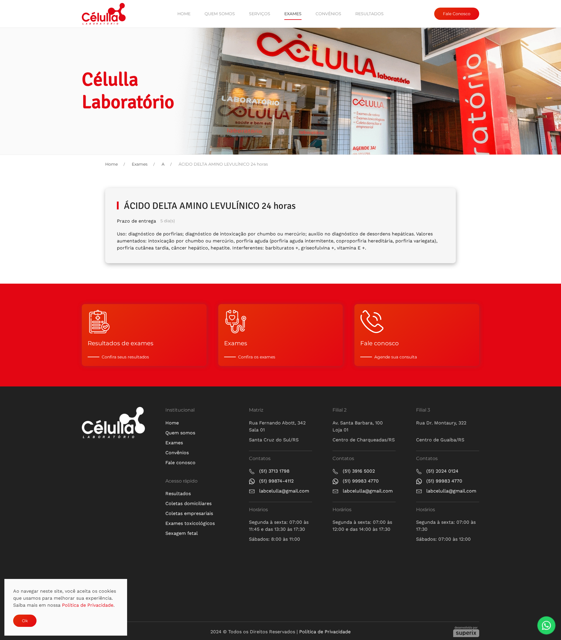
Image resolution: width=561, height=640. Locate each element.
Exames (293, 13)
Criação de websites (466, 631)
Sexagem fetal (181, 533)
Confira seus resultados (125, 357)
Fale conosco (379, 343)
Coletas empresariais (189, 513)
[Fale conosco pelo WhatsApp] (546, 625)
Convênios (328, 13)
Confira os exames (256, 357)
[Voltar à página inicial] (104, 14)
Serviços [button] (259, 13)
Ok (25, 620)
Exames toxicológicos (190, 523)
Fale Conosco (456, 13)
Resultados (369, 13)
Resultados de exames (120, 343)
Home (184, 13)
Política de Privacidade (325, 631)
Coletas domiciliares (188, 503)
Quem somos (220, 13)
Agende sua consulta (395, 357)
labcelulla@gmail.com (284, 491)
